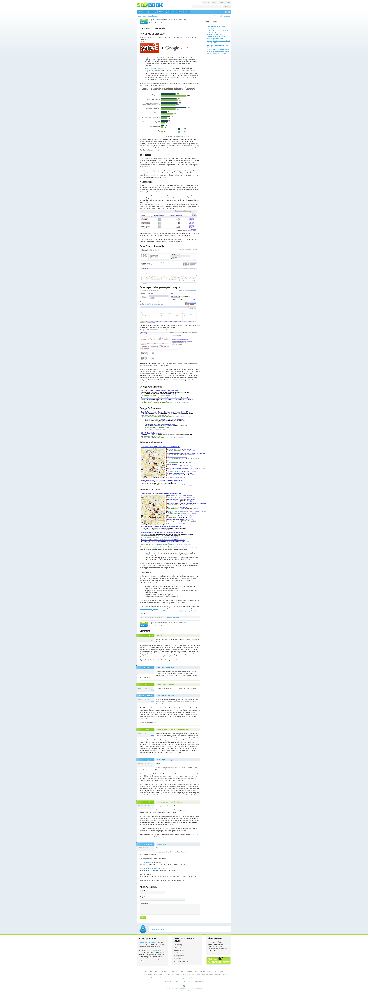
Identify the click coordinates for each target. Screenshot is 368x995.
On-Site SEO (177, 947)
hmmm (159, 635)
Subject (142, 897)
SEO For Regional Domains (216, 34)
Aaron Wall (149, 760)
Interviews (218, 974)
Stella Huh (178, 981)
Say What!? (227, 16)
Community (163, 12)
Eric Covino (166, 617)
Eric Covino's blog (153, 16)
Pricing (154, 12)
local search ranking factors (149, 609)
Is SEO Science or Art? (156, 22)
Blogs (144, 16)
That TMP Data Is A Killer (165, 696)
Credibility (178, 974)
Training (172, 12)
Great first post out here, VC (166, 667)
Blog (147, 12)
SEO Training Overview (146, 974)
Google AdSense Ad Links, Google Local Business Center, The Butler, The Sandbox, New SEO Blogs (218, 51)
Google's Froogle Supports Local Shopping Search (217, 46)
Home (141, 12)
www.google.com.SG (146, 862)
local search (176, 617)
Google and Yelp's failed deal (154, 58)
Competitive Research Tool (162, 978)
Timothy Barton (187, 981)
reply (152, 640)
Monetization (186, 974)
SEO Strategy (158, 974)
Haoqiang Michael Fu (199, 981)
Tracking (170, 974)
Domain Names (178, 953)
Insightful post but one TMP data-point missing (173, 730)
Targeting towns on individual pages (169, 802)
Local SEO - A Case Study (152, 28)
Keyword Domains (216, 978)
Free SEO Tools (163, 971)
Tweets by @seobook (157, 929)
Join (206, 2)
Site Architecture (178, 958)
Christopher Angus (168, 981)
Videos (187, 12)
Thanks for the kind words (166, 684)
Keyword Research (179, 950)
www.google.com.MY (146, 868)
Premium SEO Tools (207, 974)
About (214, 2)
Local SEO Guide (164, 611)
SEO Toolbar (150, 978)
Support (221, 2)
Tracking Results (178, 956)
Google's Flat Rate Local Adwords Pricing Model (160, 68)
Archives (214, 971)
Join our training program (147, 942)
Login (228, 2)
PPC (165, 974)
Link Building (177, 945)
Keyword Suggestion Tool (189, 978)
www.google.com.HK (161, 868)
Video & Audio (196, 974)
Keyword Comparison (203, 978)
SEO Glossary (173, 971)
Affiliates (202, 971)
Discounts (225, 974)
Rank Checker (176, 978)
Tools (180, 12)
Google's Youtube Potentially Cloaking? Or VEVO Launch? (167, 20)
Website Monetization (180, 961)
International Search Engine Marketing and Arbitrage (216, 38)
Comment (144, 903)
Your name (143, 890)
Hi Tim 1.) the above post (165, 760)
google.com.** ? (162, 844)
